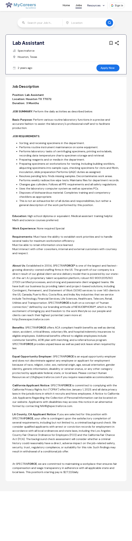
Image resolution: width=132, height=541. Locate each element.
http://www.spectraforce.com (31, 319)
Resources (94, 5)
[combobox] (40, 22)
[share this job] (116, 43)
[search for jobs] (109, 22)
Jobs (78, 5)
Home (66, 5)
